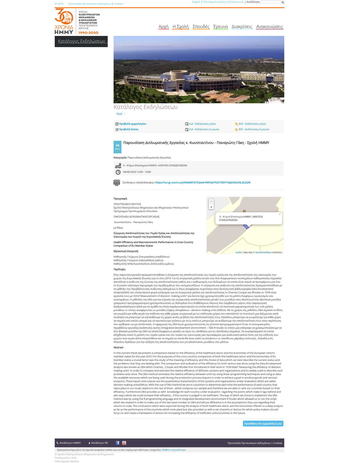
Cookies (118, 3)
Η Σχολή (181, 26)
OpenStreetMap (262, 252)
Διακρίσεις (242, 26)
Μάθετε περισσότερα (173, 449)
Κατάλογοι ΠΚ (99, 443)
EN (62, 3)
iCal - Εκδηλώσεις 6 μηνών (203, 129)
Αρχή (164, 26)
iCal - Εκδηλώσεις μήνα (202, 123)
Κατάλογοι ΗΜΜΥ (70, 443)
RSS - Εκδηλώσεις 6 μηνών (253, 129)
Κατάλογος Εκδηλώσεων (81, 41)
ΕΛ (56, 3)
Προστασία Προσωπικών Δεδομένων (89, 3)
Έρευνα (220, 26)
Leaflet (238, 252)
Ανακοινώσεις (269, 26)
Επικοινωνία (237, 2)
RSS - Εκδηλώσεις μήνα (252, 123)
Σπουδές (201, 26)
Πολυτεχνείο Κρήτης (215, 2)
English (196, 2)
